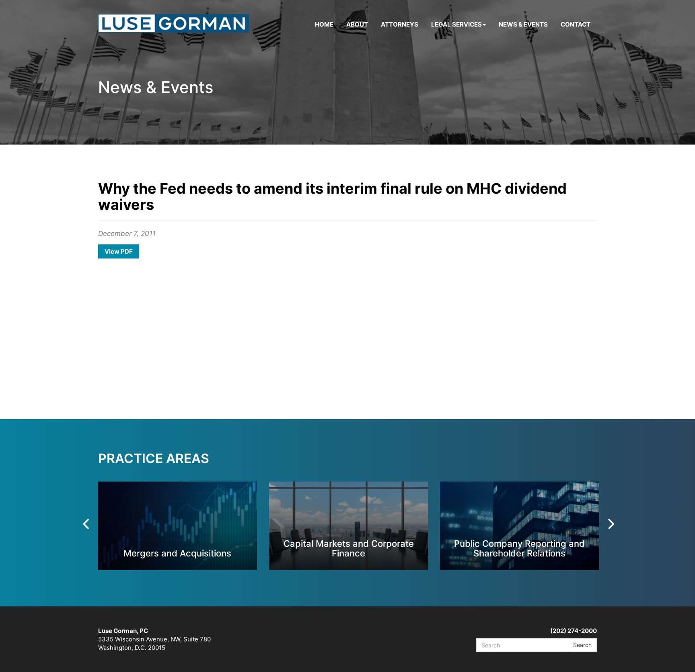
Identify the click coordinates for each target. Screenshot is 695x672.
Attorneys (399, 24)
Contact (575, 24)
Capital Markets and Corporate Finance (349, 548)
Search (582, 644)
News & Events (523, 24)
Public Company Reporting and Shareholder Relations (519, 548)
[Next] (610, 524)
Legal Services (456, 24)
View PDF (119, 251)
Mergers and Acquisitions (177, 553)
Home (324, 24)
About (357, 24)
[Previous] (87, 524)
